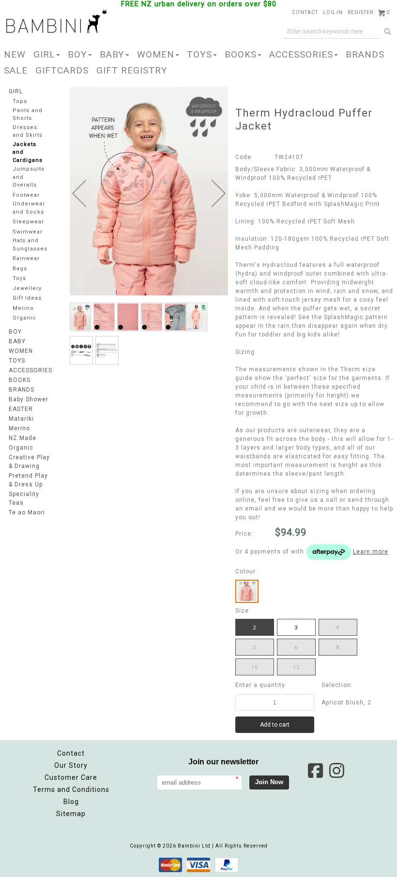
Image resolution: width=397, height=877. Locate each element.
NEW (15, 54)
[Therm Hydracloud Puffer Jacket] (80, 317)
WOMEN (155, 54)
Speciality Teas (24, 498)
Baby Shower (28, 399)
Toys (19, 278)
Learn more (370, 551)
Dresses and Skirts (28, 131)
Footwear (26, 195)
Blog (71, 801)
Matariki (21, 418)
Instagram (336, 770)
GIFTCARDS (62, 70)
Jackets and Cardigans (28, 152)
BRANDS (365, 54)
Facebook (315, 770)
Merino (23, 308)
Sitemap (71, 814)
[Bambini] (56, 22)
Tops (20, 101)
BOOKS (241, 54)
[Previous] (79, 193)
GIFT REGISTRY (132, 70)
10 (254, 667)
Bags (20, 268)
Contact (71, 753)
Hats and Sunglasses (30, 244)
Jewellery (27, 288)
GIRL (44, 54)
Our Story (71, 765)
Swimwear (28, 232)
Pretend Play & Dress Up (28, 480)
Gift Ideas (27, 298)
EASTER (21, 409)
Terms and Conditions (71, 789)
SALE (16, 70)
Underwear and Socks (29, 208)
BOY (77, 54)
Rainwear (26, 258)
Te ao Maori (27, 512)
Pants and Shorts (28, 114)
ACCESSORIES (301, 54)
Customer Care (71, 777)
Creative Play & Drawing (29, 461)
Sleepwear (28, 222)
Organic (24, 318)
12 (296, 667)
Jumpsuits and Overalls (29, 177)
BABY (112, 54)
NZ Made (22, 438)
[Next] (219, 193)
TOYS (199, 54)
